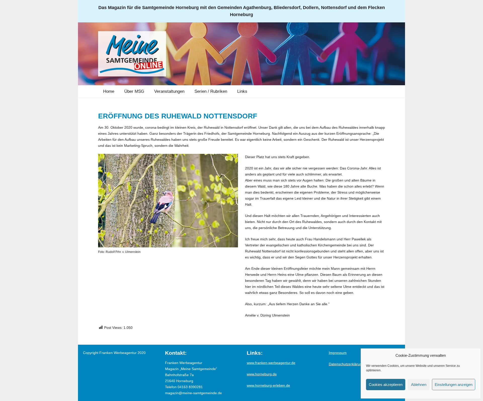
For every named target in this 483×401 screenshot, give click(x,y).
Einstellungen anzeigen (453, 384)
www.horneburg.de (262, 374)
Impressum (338, 353)
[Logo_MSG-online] (132, 53)
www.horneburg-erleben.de (268, 385)
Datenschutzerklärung (346, 364)
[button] (147, 91)
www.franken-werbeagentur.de (271, 363)
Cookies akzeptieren (386, 384)
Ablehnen (418, 384)
